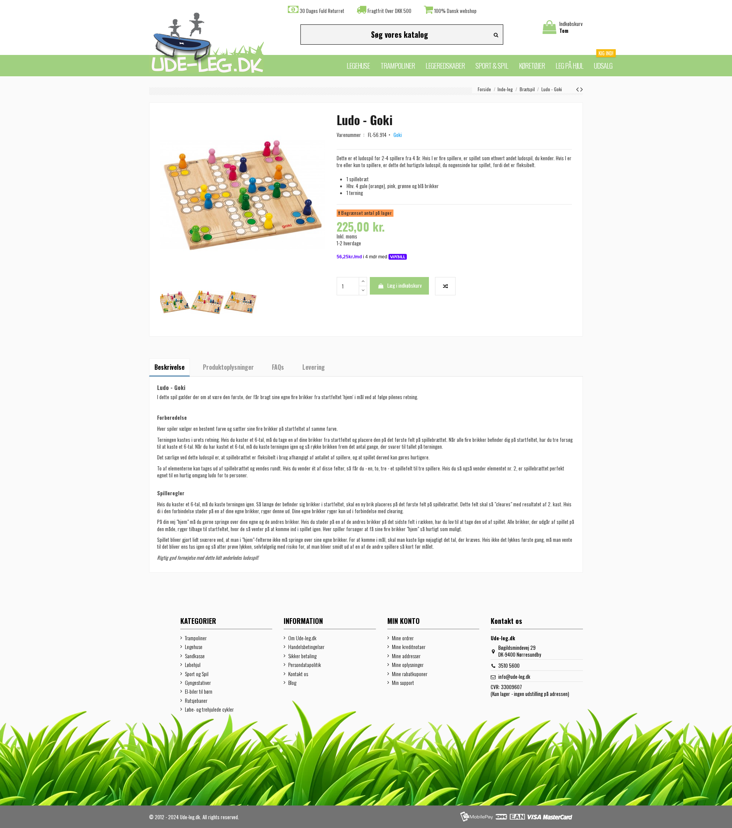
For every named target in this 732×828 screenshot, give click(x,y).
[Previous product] (578, 88)
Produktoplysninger (228, 367)
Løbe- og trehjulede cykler (209, 709)
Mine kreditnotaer (408, 646)
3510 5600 (509, 665)
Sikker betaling (302, 655)
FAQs (278, 367)
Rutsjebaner (196, 700)
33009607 (511, 687)
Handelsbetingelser (306, 646)
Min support (403, 682)
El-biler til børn (198, 691)
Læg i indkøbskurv (404, 285)
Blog (292, 682)
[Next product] (581, 88)
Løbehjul (193, 664)
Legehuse (193, 646)
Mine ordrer (403, 638)
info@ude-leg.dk (514, 676)
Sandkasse (195, 655)
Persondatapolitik (304, 664)
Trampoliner (196, 638)
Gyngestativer (198, 682)
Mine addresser (406, 655)
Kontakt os (298, 673)
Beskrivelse (169, 367)
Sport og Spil (197, 673)
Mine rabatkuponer (409, 673)
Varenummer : (352, 134)
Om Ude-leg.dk (302, 638)
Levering (313, 367)
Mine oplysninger (408, 664)
